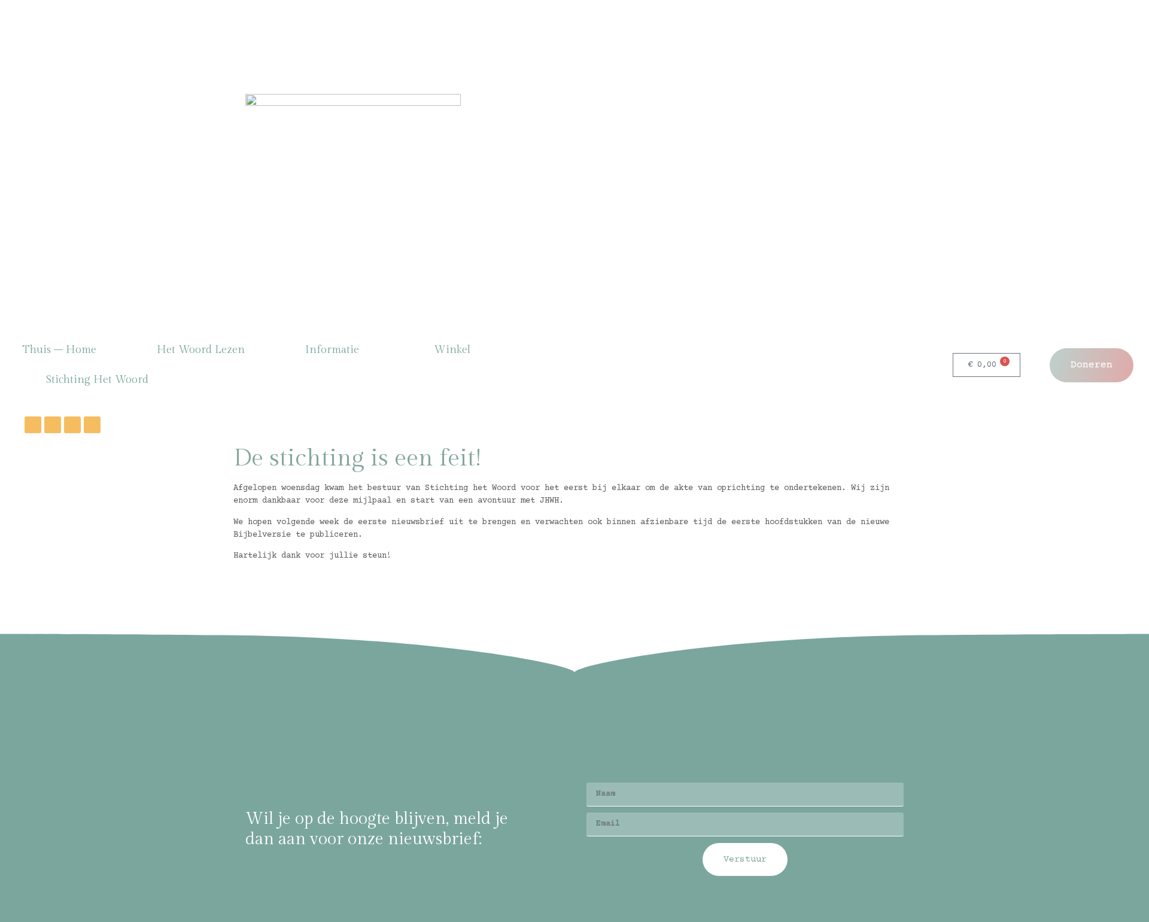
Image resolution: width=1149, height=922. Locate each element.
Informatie (332, 349)
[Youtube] (72, 424)
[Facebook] (33, 424)
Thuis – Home (59, 349)
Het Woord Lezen (201, 349)
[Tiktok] (92, 424)
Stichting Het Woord (97, 379)
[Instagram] (52, 424)
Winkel (452, 349)
